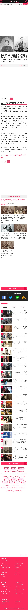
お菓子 (24, 474)
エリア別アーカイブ (6, 591)
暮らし (3, 574)
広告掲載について (6, 587)
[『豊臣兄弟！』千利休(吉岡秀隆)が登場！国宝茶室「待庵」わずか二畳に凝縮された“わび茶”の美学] (6, 329)
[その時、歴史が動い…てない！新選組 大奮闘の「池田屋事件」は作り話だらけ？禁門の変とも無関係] (7, 210)
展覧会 (4, 488)
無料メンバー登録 (19, 589)
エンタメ (17, 572)
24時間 (5, 307)
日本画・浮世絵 (19, 563)
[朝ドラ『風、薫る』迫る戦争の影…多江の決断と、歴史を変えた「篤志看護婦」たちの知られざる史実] (6, 344)
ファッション (5, 565)
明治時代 (21, 479)
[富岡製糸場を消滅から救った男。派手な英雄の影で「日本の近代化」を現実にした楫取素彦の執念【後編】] (6, 450)
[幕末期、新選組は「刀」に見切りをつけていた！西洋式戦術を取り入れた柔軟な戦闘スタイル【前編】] (7, 245)
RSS (24, 297)
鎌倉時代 (11, 488)
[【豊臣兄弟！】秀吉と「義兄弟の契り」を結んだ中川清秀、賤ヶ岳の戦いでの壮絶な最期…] (6, 404)
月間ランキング (5, 596)
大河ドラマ (21, 468)
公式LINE (17, 297)
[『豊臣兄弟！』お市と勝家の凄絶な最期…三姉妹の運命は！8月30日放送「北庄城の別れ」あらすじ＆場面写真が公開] (6, 457)
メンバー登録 (25, 4)
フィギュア (21, 485)
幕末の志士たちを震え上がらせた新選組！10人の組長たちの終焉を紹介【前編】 (20, 218)
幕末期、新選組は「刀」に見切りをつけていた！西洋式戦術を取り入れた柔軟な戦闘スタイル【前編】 (7, 253)
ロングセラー (6, 474)
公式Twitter (10, 297)
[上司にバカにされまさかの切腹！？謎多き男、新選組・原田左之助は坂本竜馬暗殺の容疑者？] (7, 228)
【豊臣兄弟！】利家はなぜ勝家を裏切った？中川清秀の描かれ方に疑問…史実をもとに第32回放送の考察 (19, 365)
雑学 (20, 474)
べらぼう (8, 479)
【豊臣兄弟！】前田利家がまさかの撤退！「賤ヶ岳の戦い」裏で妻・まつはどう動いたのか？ (19, 388)
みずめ (20, 65)
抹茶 (12, 482)
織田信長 (15, 479)
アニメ (14, 471)
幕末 (3, 199)
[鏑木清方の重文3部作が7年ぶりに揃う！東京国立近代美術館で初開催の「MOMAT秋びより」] (6, 442)
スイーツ (14, 474)
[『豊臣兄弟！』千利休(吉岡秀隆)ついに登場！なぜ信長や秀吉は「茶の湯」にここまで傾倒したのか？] (6, 397)
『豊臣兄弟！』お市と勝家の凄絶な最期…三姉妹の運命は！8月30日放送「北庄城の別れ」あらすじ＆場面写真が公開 (19, 456)
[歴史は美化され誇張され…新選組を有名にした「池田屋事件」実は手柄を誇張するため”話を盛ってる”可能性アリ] (14, 44)
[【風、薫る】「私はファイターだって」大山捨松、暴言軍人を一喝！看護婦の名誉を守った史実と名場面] (6, 420)
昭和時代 (17, 488)
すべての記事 (5, 561)
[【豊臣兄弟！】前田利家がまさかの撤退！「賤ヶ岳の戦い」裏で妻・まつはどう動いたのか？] (6, 389)
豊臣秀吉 (15, 485)
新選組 (8, 199)
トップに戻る (24, 555)
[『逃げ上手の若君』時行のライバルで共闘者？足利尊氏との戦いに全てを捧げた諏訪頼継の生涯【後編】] (6, 382)
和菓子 (17, 570)
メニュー (1, 1)
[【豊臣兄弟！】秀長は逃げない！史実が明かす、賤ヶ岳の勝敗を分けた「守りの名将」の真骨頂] (6, 321)
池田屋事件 (21, 199)
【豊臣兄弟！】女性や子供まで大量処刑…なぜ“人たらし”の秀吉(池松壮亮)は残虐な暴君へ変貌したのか (19, 411)
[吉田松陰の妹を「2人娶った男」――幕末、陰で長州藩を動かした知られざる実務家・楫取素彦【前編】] (6, 427)
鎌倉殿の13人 (18, 490)
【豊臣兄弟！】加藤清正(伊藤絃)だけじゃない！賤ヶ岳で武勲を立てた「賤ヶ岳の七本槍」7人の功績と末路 (19, 335)
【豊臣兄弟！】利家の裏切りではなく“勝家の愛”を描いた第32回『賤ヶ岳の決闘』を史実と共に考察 (19, 373)
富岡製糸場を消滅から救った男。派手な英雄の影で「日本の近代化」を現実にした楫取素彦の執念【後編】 (19, 449)
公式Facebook (4, 297)
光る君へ (24, 488)
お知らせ (4, 584)
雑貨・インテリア (6, 567)
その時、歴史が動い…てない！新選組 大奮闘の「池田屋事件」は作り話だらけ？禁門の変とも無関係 (7, 219)
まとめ (17, 561)
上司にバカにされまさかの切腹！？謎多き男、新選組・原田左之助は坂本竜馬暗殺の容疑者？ (7, 236)
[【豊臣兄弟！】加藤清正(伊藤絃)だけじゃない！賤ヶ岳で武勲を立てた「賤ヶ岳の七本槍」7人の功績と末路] (6, 336)
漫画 (11, 476)
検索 (26, 1)
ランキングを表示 (13, 463)
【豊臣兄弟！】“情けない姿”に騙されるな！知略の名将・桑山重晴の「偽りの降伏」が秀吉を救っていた (19, 312)
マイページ (4, 589)
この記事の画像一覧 (14, 196)
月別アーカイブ (18, 591)
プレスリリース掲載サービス (14, 288)
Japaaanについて (19, 584)
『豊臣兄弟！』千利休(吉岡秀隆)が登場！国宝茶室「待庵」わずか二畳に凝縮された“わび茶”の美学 (19, 327)
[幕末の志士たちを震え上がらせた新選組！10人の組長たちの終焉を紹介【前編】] (20, 210)
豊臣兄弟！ (7, 485)
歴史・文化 (3, 65)
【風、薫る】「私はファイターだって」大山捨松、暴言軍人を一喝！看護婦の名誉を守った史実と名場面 (19, 418)
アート (3, 563)
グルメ (3, 570)
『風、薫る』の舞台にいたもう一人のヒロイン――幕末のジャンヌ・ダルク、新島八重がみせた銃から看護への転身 (19, 350)
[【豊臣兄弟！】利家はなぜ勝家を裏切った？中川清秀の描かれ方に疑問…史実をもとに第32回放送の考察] (6, 366)
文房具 (23, 482)
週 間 (14, 307)
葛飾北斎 (10, 490)
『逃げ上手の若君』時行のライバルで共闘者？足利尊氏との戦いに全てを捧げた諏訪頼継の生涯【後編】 (19, 381)
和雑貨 (17, 567)
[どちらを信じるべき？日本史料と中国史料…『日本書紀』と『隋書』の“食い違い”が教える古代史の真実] (6, 359)
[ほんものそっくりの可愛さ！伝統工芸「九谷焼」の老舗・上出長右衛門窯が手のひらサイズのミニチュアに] (6, 435)
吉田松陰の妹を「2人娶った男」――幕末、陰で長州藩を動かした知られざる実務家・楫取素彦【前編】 (19, 426)
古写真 (3, 576)
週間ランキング (19, 593)
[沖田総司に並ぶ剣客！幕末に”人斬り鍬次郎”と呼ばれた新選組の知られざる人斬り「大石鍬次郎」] (20, 228)
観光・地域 (4, 572)
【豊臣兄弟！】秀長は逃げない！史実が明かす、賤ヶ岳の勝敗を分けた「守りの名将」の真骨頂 (19, 320)
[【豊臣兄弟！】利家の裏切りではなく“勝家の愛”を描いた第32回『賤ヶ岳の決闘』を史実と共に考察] (6, 374)
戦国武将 (21, 471)
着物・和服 (18, 565)
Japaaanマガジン (19, 582)
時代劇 (16, 476)
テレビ (22, 476)
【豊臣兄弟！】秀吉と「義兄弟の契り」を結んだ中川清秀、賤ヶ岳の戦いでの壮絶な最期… (19, 403)
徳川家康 (6, 482)
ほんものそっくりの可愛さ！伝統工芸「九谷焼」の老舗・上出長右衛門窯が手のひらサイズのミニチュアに (19, 434)
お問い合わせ (18, 587)
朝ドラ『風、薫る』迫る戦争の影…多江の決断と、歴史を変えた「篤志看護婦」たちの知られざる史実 (19, 343)
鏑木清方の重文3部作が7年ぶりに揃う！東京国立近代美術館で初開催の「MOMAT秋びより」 (19, 441)
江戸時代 (15, 199)
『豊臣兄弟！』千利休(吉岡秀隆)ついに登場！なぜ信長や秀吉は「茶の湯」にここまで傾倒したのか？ (19, 396)
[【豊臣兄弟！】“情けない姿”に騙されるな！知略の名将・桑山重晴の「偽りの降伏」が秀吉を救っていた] (6, 313)
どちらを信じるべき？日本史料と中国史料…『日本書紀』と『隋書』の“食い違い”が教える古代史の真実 (19, 358)
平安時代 (8, 471)
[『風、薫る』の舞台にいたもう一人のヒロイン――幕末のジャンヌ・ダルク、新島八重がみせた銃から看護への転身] (6, 351)
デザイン (17, 482)
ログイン (20, 4)
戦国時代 (14, 468)
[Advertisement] (14, 21)
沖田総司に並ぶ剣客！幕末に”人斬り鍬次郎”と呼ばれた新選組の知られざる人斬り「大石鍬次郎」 (20, 236)
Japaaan (14, 1)
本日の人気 (4, 593)
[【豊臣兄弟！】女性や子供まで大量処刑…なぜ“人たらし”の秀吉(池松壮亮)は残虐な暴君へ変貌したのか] (6, 412)
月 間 (22, 307)
